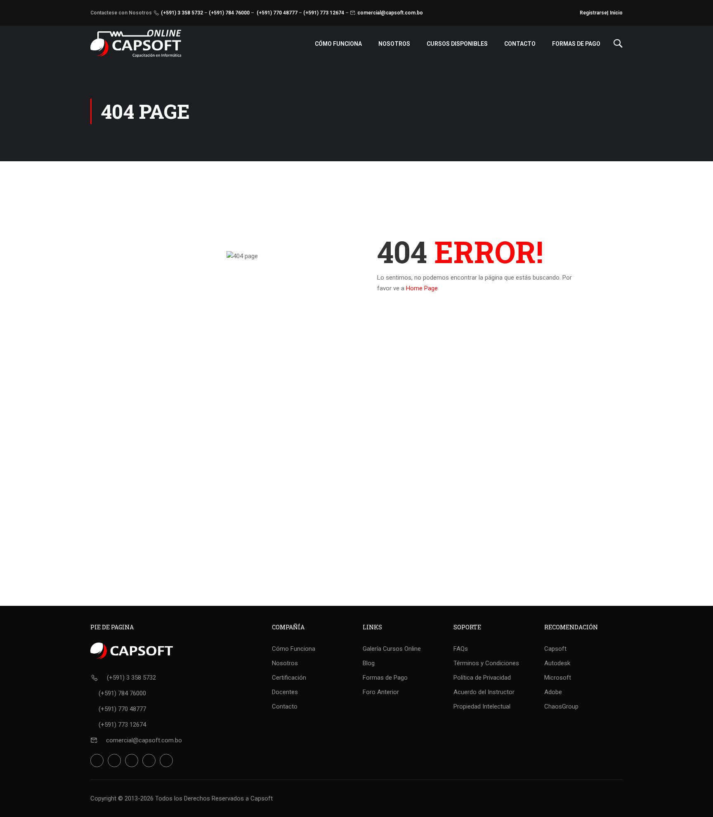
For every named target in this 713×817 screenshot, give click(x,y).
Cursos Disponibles (457, 43)
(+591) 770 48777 (277, 13)
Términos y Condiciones (486, 663)
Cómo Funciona (338, 43)
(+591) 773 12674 (323, 13)
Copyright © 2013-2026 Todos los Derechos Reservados (167, 798)
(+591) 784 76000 (229, 13)
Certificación (289, 677)
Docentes (285, 692)
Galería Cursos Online (392, 648)
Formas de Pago (576, 43)
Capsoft (555, 648)
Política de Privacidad (482, 677)
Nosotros (394, 43)
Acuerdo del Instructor (484, 692)
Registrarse (593, 13)
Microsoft (557, 677)
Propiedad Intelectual (481, 706)
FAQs (460, 648)
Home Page (422, 288)
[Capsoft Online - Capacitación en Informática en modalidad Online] (135, 43)
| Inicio (615, 13)
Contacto (520, 43)
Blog (369, 663)
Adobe (553, 692)
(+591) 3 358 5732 (182, 13)
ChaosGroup (561, 706)
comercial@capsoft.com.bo (390, 13)
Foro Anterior (381, 692)
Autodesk (557, 663)
